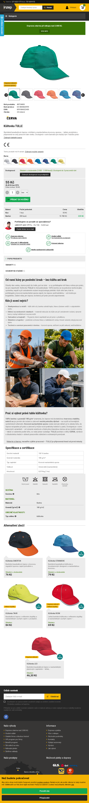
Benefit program (11, 742)
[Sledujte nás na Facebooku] (6, 717)
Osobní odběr (10, 733)
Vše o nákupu (53, 733)
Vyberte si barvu (14, 441)
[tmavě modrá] (46, 161)
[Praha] (18, 770)
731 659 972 (30, 2)
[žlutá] (61, 161)
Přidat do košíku (19, 199)
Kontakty (51, 739)
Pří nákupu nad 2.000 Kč (19, 237)
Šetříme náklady (11, 751)
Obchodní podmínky (55, 736)
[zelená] (53, 161)
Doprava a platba (54, 730)
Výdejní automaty (54, 742)
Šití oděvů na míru (12, 745)
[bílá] (7, 161)
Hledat (49, 7)
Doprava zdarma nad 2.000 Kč (16, 730)
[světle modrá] (38, 161)
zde (72, 785)
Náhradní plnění (11, 748)
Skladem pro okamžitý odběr (20, 243)
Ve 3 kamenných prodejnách (60, 237)
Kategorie (12, 16)
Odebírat (54, 696)
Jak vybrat (52, 748)
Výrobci (51, 745)
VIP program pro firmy (13, 739)
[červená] (22, 161)
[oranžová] (30, 161)
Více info (44, 31)
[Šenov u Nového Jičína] (37, 774)
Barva (6, 156)
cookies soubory (43, 782)
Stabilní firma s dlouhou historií (17, 736)
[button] (6, 95)
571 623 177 (16, 2)
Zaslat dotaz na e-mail (25, 229)
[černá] (15, 161)
